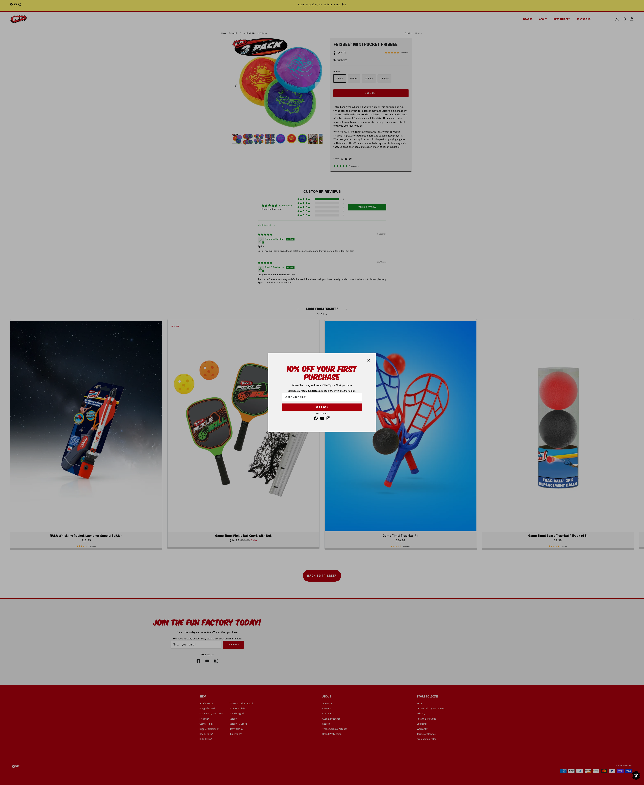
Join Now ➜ (322, 407)
